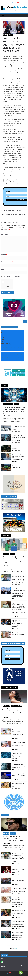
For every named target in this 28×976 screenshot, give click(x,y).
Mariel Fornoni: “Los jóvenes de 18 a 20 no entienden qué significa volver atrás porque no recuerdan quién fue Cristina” (14, 560)
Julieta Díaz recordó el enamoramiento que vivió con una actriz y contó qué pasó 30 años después (13, 712)
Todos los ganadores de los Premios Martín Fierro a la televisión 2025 (13, 215)
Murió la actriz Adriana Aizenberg (12, 210)
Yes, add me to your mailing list (12, 276)
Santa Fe (17, 404)
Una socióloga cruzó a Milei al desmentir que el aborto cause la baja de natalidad (19, 890)
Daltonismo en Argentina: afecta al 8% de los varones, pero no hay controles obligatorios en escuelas (18, 733)
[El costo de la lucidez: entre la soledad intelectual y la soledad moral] (6, 429)
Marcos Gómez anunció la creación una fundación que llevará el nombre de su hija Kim (18, 913)
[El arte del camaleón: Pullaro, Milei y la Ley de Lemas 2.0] (6, 468)
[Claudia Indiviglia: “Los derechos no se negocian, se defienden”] (6, 635)
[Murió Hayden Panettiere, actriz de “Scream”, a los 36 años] (6, 786)
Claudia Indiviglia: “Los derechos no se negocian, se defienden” (18, 634)
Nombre (4, 254)
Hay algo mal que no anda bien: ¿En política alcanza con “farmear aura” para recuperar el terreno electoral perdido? (14, 410)
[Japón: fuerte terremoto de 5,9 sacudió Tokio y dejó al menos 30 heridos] (6, 881)
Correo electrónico (7, 262)
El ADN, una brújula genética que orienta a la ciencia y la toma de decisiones (18, 756)
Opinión (5, 404)
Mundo (5, 34)
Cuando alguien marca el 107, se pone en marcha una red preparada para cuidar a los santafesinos (18, 924)
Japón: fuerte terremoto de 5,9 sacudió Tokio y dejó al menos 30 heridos (18, 880)
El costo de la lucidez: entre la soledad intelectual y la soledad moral (18, 428)
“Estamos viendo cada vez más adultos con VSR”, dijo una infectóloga (18, 766)
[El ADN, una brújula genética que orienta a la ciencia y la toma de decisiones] (6, 757)
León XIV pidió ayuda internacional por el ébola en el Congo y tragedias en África (18, 870)
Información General (17, 705)
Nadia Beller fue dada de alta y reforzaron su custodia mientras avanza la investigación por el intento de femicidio (18, 901)
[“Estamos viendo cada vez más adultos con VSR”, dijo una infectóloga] (6, 767)
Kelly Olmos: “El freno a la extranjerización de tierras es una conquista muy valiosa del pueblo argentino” (18, 623)
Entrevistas (6, 553)
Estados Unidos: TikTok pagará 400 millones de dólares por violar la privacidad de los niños (18, 935)
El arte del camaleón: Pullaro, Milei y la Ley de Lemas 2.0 (18, 467)
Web (2, 269)
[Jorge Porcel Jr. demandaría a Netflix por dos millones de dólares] (6, 776)
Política (11, 34)
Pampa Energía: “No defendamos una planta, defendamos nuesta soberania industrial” (18, 457)
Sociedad (13, 833)
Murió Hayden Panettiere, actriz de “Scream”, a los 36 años (18, 785)
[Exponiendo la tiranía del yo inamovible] (6, 448)
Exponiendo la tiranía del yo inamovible (19, 447)
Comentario (5, 234)
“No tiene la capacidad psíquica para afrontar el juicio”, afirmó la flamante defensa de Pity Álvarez (14, 838)
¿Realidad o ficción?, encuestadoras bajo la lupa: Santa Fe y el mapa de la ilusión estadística (18, 438)
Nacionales (6, 833)
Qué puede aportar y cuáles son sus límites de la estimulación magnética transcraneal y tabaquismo (19, 745)
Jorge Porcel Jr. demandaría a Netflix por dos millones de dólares (18, 775)
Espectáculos (6, 705)
